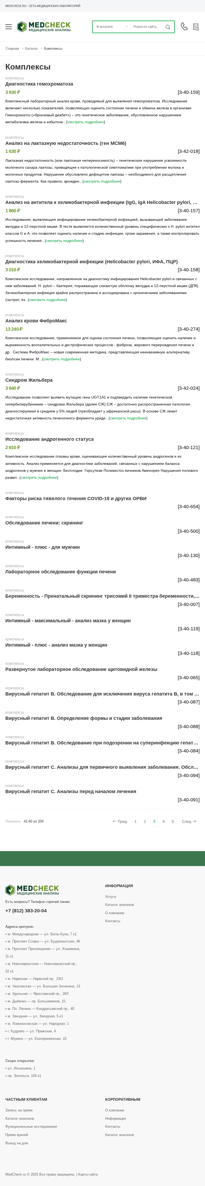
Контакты (112, 921)
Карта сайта (88, 1174)
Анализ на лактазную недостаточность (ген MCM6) (65, 143)
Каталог (31, 49)
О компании (114, 913)
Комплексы (53, 49)
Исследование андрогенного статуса (49, 439)
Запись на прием (19, 1110)
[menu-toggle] (8, 27)
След (186, 821)
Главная (12, 49)
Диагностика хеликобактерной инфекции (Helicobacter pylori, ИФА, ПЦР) (91, 261)
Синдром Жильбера (29, 380)
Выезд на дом (16, 1143)
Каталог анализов (119, 905)
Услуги (110, 897)
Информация (115, 1119)
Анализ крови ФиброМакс (36, 320)
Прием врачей (16, 1135)
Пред (122, 821)
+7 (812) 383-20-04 (26, 910)
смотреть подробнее (86, 122)
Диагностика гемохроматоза (39, 84)
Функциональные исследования (31, 1127)
